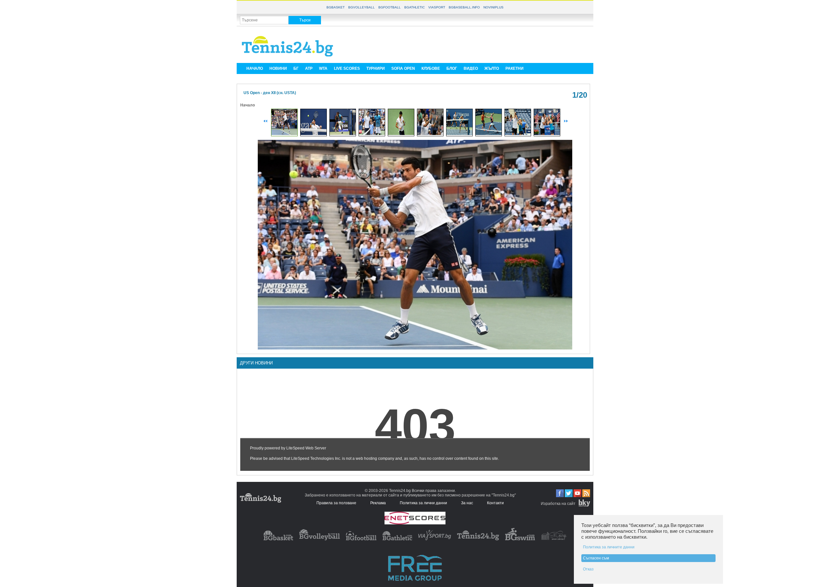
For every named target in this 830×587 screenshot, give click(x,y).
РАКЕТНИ (514, 68)
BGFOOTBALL (389, 7)
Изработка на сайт (558, 503)
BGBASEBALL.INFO (464, 7)
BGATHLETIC (414, 7)
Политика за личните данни (608, 547)
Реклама (378, 503)
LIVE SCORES (347, 68)
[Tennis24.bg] (478, 539)
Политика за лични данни (423, 503)
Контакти (495, 503)
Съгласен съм (596, 558)
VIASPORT (436, 7)
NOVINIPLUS (493, 7)
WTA (323, 68)
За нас (467, 503)
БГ (296, 68)
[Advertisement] (472, 44)
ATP (309, 68)
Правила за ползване (336, 503)
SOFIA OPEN (403, 68)
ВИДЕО (471, 68)
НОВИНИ (278, 68)
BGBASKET (335, 7)
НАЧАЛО (254, 68)
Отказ (588, 569)
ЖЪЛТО (491, 68)
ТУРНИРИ (375, 68)
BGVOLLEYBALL (361, 7)
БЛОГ (451, 68)
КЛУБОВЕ (430, 68)
